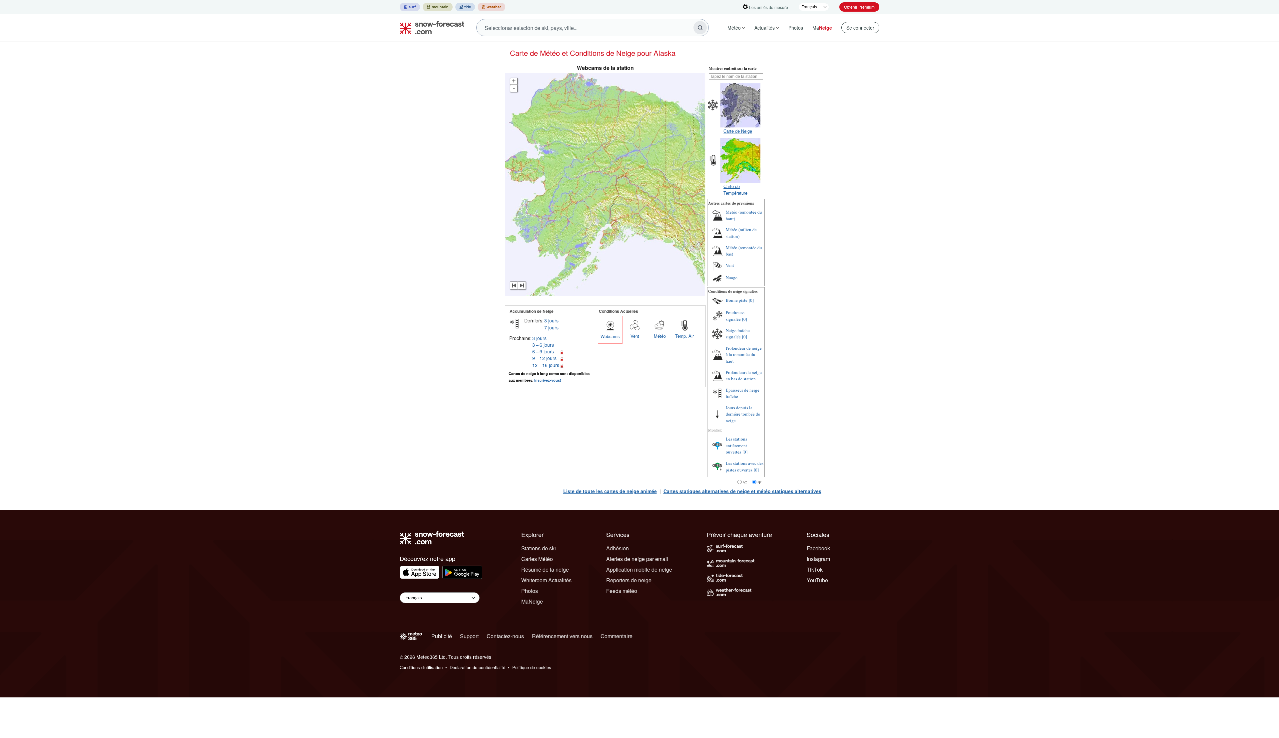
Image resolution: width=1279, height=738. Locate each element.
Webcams (610, 336)
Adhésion (617, 548)
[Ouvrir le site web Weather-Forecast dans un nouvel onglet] (491, 7)
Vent (635, 336)
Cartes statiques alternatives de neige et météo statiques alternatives (742, 491)
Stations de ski (538, 548)
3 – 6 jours (543, 344)
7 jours (551, 327)
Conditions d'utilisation (421, 667)
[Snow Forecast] (430, 27)
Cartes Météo (537, 559)
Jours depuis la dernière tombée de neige (743, 414)
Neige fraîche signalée (738, 333)
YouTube (817, 580)
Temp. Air (684, 336)
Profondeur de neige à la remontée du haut (744, 354)
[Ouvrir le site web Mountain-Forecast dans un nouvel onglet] (438, 7)
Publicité (441, 636)
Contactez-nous (505, 636)
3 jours (551, 320)
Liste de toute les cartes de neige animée (610, 491)
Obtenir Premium (859, 7)
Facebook (818, 548)
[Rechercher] (700, 27)
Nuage (731, 277)
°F (759, 482)
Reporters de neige (628, 580)
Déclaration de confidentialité (477, 667)
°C (745, 482)
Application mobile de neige (639, 569)
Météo (734, 27)
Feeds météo (621, 591)
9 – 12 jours (544, 358)
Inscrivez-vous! (547, 380)
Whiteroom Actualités (546, 580)
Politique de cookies (531, 667)
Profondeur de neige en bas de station (744, 375)
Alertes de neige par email (637, 559)
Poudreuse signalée (735, 315)
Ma (822, 27)
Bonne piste (736, 300)
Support (469, 636)
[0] (751, 300)
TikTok (815, 569)
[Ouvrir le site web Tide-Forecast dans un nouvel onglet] (465, 7)
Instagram (818, 559)
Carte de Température (735, 189)
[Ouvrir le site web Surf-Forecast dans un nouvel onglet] (410, 7)
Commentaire (617, 636)
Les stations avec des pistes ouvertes (744, 466)
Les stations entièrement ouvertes (736, 445)
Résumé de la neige (545, 569)
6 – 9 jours (543, 351)
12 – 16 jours (545, 365)
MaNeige (532, 601)
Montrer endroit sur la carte (732, 68)
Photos (795, 27)
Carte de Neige (737, 131)
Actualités (764, 27)
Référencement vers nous (562, 636)
